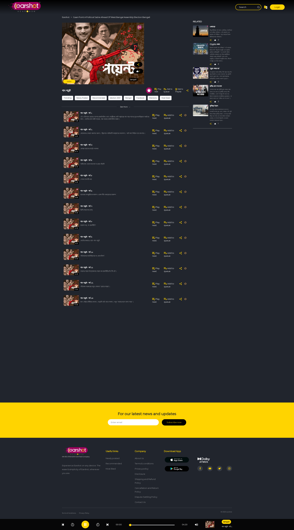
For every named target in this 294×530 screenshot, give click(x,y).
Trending (68, 98)
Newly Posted (82, 98)
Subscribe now (174, 422)
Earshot (66, 17)
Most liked (166, 98)
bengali (226, 522)
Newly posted (112, 458)
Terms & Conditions (69, 513)
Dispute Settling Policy (146, 497)
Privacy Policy (84, 513)
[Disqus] (125, 352)
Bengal (128, 98)
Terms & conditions (144, 463)
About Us (139, 458)
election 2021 (115, 98)
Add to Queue (168, 90)
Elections (153, 98)
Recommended (98, 98)
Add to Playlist (179, 90)
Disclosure (140, 474)
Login (277, 7)
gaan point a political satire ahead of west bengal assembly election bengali (111, 17)
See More (124, 107)
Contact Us (140, 502)
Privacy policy (141, 469)
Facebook (140, 98)
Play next (157, 90)
